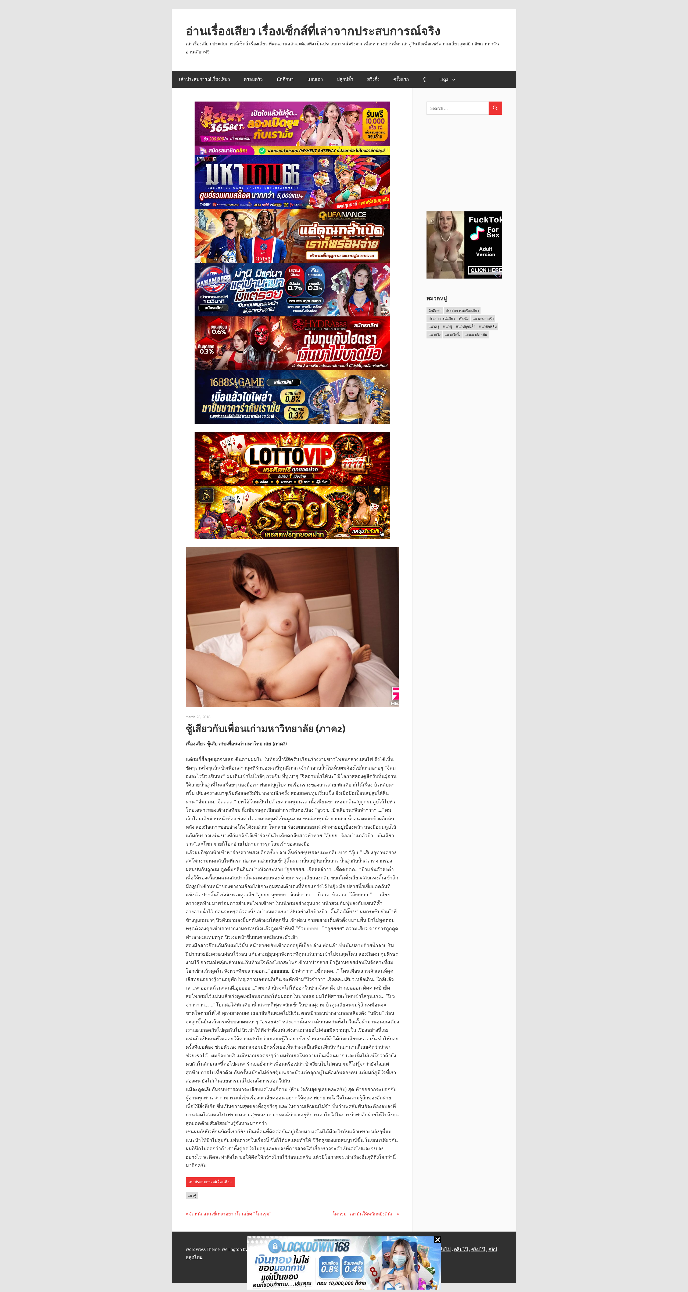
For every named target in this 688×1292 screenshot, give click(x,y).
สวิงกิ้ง (373, 79)
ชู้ (424, 79)
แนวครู (433, 326)
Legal (444, 79)
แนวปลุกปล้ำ (465, 326)
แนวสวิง (434, 334)
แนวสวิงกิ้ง (452, 334)
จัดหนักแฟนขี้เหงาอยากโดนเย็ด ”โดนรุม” (230, 1214)
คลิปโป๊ (461, 1249)
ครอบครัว (253, 79)
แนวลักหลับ (488, 326)
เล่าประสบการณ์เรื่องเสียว (204, 79)
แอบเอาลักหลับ (475, 334)
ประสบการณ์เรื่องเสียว (462, 310)
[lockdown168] (344, 1264)
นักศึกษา (285, 79)
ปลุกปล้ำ (345, 79)
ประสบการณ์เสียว (441, 318)
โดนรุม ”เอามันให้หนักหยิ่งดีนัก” (364, 1214)
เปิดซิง (463, 318)
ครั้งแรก (401, 79)
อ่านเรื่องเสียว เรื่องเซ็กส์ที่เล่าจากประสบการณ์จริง (313, 31)
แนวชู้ (192, 1195)
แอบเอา (315, 79)
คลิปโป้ (444, 1249)
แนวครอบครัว (483, 318)
